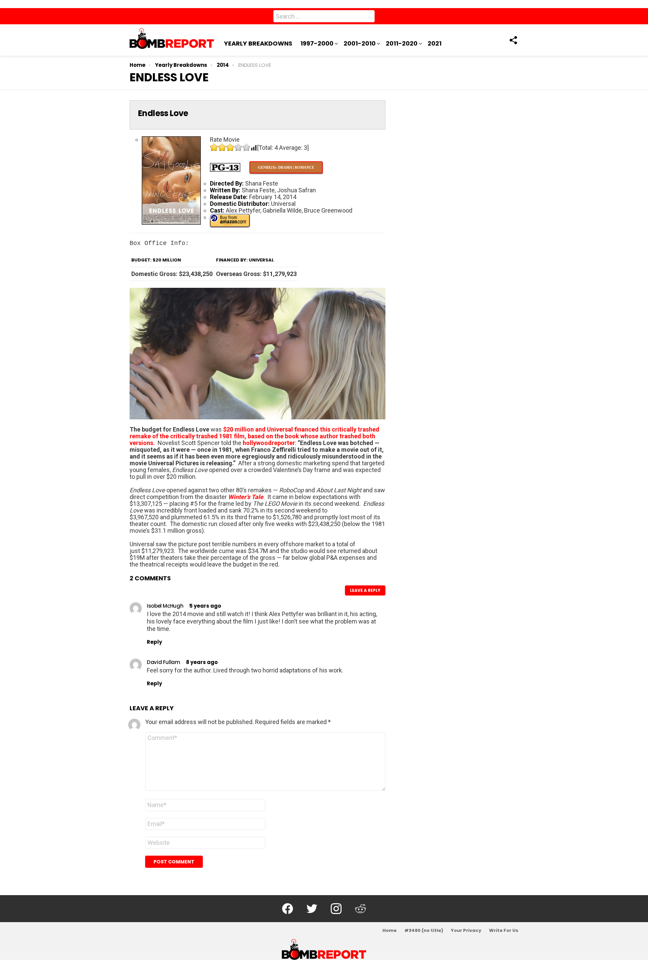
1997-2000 (316, 43)
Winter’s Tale (245, 496)
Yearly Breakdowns (258, 43)
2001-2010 (360, 43)
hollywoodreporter (269, 442)
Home (389, 930)
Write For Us (503, 930)
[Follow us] (513, 40)
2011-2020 (401, 43)
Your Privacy (466, 930)
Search (368, 17)
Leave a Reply (365, 590)
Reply (154, 641)
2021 (434, 43)
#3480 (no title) (423, 930)
